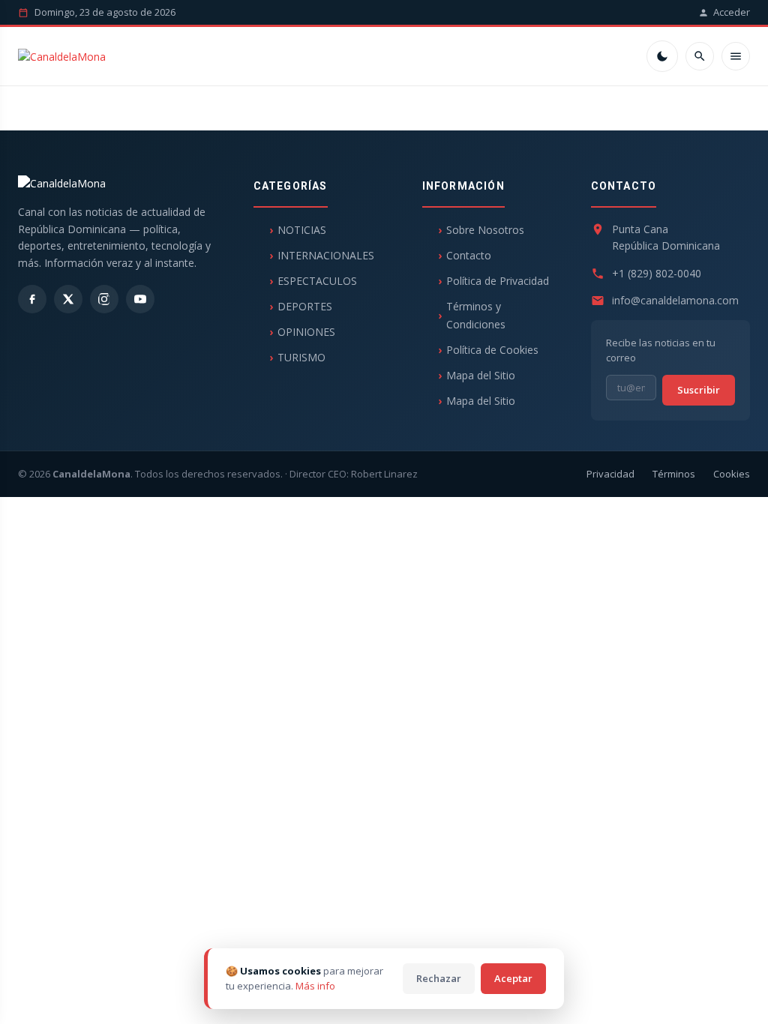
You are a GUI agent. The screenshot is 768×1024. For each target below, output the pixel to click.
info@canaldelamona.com (675, 300)
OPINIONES (306, 332)
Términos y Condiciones (476, 315)
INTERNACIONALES (326, 255)
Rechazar (438, 978)
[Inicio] (62, 56)
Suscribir (698, 390)
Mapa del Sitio (480, 375)
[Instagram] (104, 299)
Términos (673, 474)
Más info (315, 986)
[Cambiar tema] (662, 56)
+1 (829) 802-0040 (656, 273)
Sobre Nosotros (485, 230)
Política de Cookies (492, 350)
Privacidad (610, 474)
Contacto (468, 255)
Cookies (731, 474)
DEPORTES (305, 306)
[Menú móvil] (736, 56)
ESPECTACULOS (317, 281)
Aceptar (513, 978)
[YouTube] (140, 299)
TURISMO (302, 357)
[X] (68, 299)
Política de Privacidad (497, 281)
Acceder (731, 12)
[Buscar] (700, 56)
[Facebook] (32, 299)
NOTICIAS (302, 230)
